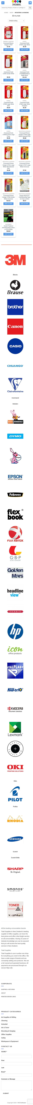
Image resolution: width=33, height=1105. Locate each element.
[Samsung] (15, 839)
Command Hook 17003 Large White (24, 44)
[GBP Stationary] (15, 553)
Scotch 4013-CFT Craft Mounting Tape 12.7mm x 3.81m (24, 197)
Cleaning (4, 1020)
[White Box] (15, 909)
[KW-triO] (15, 690)
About (3, 993)
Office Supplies (6, 1034)
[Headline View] (15, 592)
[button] (2, 2)
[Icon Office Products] (15, 651)
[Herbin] (15, 612)
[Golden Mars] (15, 573)
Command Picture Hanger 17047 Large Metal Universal (24, 165)
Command (15, 398)
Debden (15, 404)
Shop (11, 12)
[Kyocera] (15, 709)
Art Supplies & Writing (8, 1017)
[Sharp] (15, 870)
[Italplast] (15, 670)
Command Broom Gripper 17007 (8, 44)
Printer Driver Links (8, 996)
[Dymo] (15, 436)
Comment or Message (8, 1079)
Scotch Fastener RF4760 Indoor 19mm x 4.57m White (8, 227)
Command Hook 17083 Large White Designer (24, 104)
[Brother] (15, 307)
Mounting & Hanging (8, 1031)
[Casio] (15, 346)
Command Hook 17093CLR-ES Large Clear (8, 134)
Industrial (4, 1024)
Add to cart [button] (8, 49)
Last (2, 1067)
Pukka (15, 806)
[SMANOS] (15, 890)
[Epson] (15, 475)
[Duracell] (15, 416)
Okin (15, 781)
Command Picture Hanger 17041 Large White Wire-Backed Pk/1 (8, 166)
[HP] (15, 631)
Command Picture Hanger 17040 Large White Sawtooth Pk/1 (25, 134)
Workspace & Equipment (9, 1041)
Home (6, 12)
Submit (6, 1093)
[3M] (15, 259)
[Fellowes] (15, 495)
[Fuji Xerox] (15, 534)
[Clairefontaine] (15, 385)
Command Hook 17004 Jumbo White (8, 72)
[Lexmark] (15, 729)
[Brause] (15, 287)
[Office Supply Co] (15, 748)
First (2, 1060)
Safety (3, 1038)
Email (3, 1072)
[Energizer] (15, 455)
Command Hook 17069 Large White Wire (8, 104)
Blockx (15, 275)
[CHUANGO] (15, 365)
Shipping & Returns (8, 989)
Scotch (15, 851)
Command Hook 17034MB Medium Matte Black (24, 73)
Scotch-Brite (15, 857)
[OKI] (15, 768)
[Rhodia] (15, 819)
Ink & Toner (5, 1027)
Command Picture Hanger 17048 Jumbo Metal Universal (8, 197)
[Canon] (15, 326)
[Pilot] (15, 794)
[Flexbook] (15, 514)
